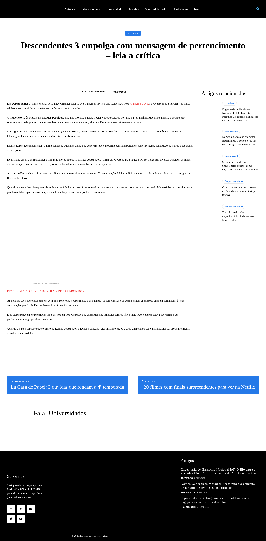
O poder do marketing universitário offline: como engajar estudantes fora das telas (240, 166)
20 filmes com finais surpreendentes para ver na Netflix (199, 387)
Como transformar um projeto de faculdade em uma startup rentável (239, 191)
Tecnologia (229, 103)
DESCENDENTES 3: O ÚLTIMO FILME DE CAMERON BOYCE (47, 291)
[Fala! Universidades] (78, 91)
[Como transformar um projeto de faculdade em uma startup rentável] (210, 188)
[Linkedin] (31, 509)
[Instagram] (21, 509)
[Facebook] (11, 509)
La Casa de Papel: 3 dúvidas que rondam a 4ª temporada (67, 387)
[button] (258, 9)
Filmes (133, 33)
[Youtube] (21, 519)
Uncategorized (231, 156)
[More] (190, 71)
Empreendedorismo (234, 181)
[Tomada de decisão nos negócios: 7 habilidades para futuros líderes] (210, 213)
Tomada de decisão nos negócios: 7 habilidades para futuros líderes (238, 216)
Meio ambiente (231, 131)
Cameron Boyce (139, 103)
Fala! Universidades (93, 91)
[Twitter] (11, 519)
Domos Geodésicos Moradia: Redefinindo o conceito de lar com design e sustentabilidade (239, 140)
